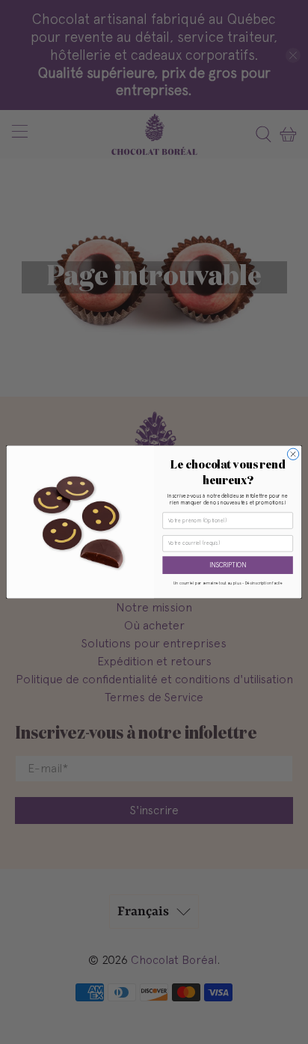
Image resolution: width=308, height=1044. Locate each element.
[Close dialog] (292, 454)
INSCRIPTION (227, 565)
